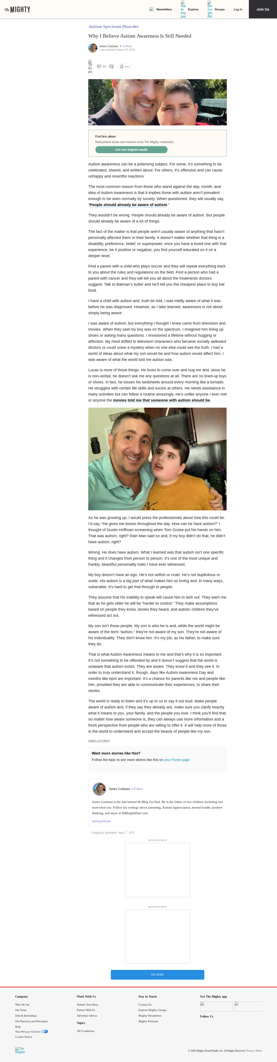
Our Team (20, 1010)
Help (18, 1026)
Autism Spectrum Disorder (113, 26)
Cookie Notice (23, 1036)
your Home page (177, 760)
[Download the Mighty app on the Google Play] (250, 1006)
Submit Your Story (87, 1004)
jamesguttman (101, 821)
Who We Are (22, 1004)
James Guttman (109, 46)
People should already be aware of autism (128, 205)
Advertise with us (87, 1015)
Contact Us (144, 1004)
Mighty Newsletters (149, 1015)
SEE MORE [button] (157, 974)
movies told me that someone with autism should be (161, 400)
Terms (259, 1050)
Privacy (250, 1050)
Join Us (263, 9)
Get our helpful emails (131, 149)
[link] (17, 9)
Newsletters (164, 9)
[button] (127, 46)
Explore (193, 9)
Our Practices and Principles (31, 1021)
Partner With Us (86, 1010)
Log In (238, 9)
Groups (220, 9)
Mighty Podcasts (148, 1021)
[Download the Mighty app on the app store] (216, 1006)
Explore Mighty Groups (152, 1010)
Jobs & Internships (26, 1015)
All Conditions (85, 1031)
